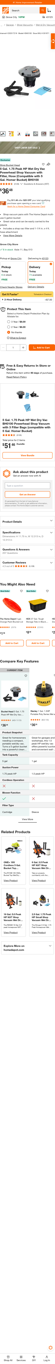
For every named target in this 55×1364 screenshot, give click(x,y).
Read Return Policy (16, 376)
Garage (10, 24)
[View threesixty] (35, 133)
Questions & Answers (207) (36, 184)
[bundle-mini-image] (27, 401)
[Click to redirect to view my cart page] (49, 10)
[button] (27, 521)
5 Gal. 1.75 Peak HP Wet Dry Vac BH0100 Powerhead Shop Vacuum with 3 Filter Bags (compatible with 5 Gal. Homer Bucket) (26, 425)
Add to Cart (11, 643)
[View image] (2, 133)
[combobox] (24, 10)
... (1, 25)
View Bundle (27, 455)
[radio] (8, 321)
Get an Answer (28, 494)
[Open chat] (53, 41)
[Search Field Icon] (43, 10)
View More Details (12, 235)
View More (27, 819)
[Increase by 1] (23, 347)
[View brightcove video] (43, 133)
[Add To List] (43, 164)
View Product (11, 880)
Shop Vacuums (25, 24)
